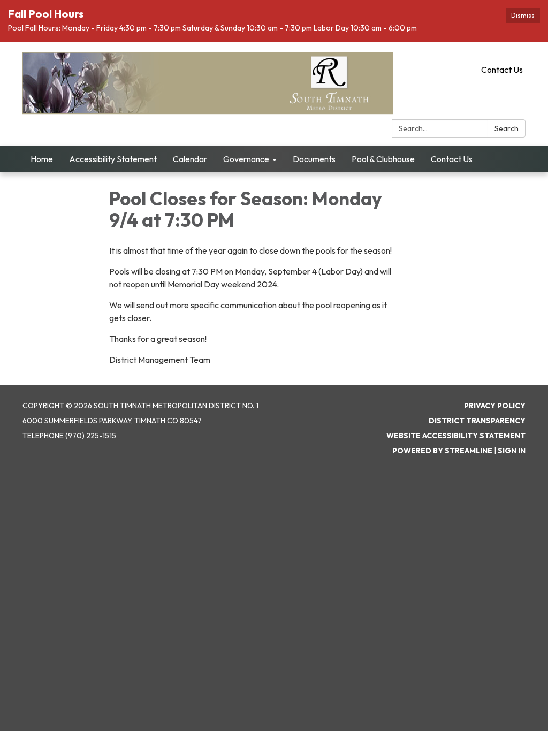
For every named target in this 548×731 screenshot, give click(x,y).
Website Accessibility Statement (456, 435)
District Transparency (477, 420)
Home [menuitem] (42, 159)
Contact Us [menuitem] (452, 159)
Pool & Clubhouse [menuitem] (383, 159)
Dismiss (523, 15)
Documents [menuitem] (314, 159)
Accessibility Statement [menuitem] (113, 159)
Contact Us (502, 69)
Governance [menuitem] (246, 159)
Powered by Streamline (442, 450)
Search (506, 128)
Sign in (512, 450)
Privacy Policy (495, 405)
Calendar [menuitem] (190, 159)
